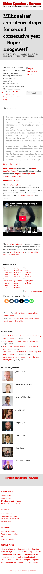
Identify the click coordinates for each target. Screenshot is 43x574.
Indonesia (33, 554)
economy (37, 552)
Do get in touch (20, 174)
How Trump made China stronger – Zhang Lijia (20, 341)
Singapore (35, 560)
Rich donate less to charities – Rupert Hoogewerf (28, 272)
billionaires (7, 56)
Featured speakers (8, 539)
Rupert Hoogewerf (28, 56)
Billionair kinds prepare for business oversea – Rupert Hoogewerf (8, 283)
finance (4, 554)
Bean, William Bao (23, 397)
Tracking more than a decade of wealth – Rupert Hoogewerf (18, 272)
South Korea (7, 562)
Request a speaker (8, 531)
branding (35, 549)
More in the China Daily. (12, 164)
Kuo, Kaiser (20, 448)
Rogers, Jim (20, 422)
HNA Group (23, 554)
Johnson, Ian (21, 372)
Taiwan (16, 562)
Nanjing (20, 557)
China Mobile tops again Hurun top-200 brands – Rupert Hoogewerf (8, 272)
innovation (5, 557)
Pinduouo (11, 560)
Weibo (37, 562)
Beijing (28, 549)
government (13, 554)
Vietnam (31, 562)
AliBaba (4, 549)
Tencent (23, 562)
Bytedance (13, 552)
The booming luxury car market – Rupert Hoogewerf (18, 283)
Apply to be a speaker (9, 534)
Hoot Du (19, 571)
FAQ (2, 537)
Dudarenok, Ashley (23, 384)
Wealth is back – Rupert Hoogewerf (29, 281)
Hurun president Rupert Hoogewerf (10, 94)
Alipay (10, 549)
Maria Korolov (6, 513)
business (4, 552)
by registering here (17, 252)
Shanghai (26, 560)
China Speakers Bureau (25, 196)
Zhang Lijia (20, 410)
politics (18, 560)
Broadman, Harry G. (24, 461)
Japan (13, 557)
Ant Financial (19, 549)
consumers (23, 552)
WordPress (32, 571)
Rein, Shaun (20, 435)
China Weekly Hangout (12, 181)
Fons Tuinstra (6, 496)
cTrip (30, 552)
